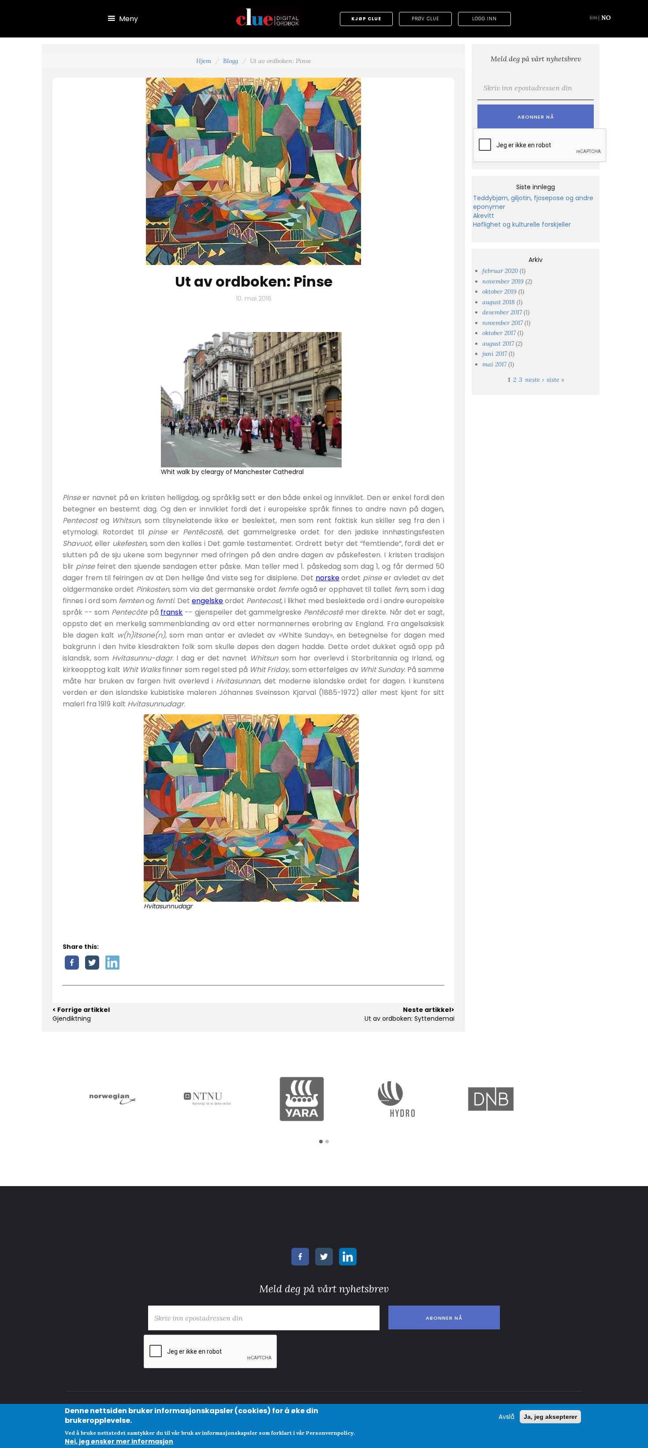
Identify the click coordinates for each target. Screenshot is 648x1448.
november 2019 (503, 281)
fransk (171, 612)
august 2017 (498, 343)
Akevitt (483, 215)
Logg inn (484, 18)
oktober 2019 (499, 291)
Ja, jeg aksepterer (550, 1416)
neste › (534, 380)
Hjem (203, 61)
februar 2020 (500, 271)
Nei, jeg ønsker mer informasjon (119, 1441)
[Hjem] (267, 16)
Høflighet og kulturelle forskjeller (522, 224)
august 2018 (498, 302)
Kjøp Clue (366, 18)
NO (606, 18)
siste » (555, 380)
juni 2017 (494, 354)
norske (327, 578)
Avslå (506, 1416)
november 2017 (502, 323)
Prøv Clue (425, 18)
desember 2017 (502, 312)
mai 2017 (494, 364)
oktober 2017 (499, 333)
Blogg (230, 61)
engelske (207, 601)
